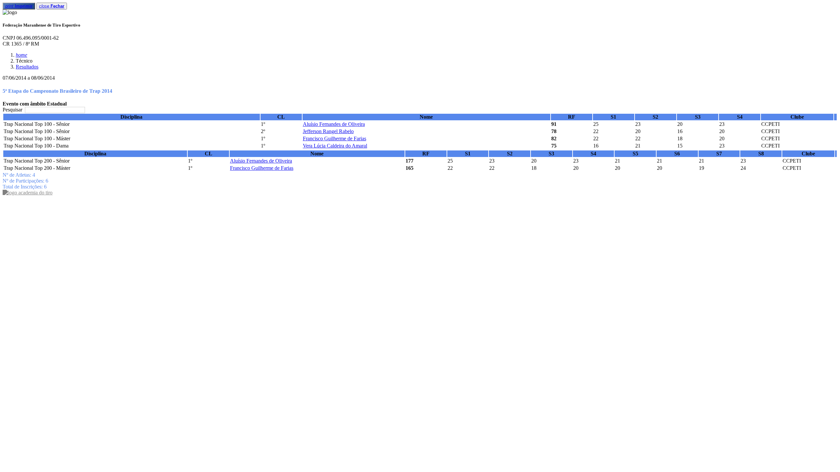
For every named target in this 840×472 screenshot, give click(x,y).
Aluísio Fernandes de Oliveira (334, 124)
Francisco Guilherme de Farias (334, 138)
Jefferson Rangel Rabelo (328, 131)
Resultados (27, 66)
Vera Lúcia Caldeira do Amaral (335, 145)
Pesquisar (13, 109)
